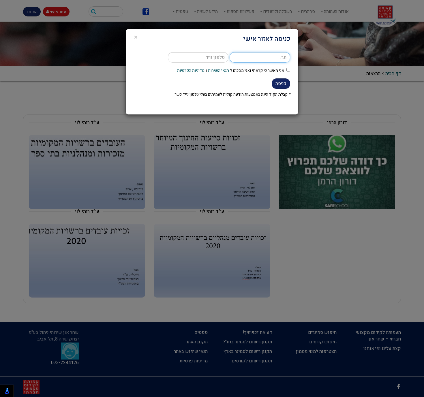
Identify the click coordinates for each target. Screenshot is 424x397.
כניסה (280, 83)
